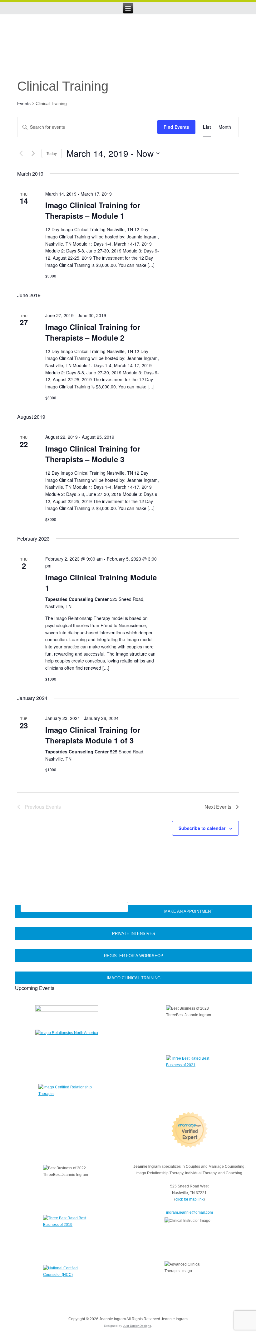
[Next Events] (33, 153)
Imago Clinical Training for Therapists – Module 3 (92, 453)
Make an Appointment (188, 911)
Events (24, 103)
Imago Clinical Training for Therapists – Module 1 (92, 210)
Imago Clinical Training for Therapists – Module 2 (92, 332)
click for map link (189, 1199)
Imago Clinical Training (133, 978)
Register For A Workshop (133, 955)
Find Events (176, 127)
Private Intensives (133, 933)
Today (52, 153)
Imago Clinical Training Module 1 (101, 582)
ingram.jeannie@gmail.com (189, 1212)
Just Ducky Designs (137, 1325)
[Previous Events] (21, 153)
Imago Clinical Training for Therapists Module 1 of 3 (92, 735)
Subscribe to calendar (202, 828)
